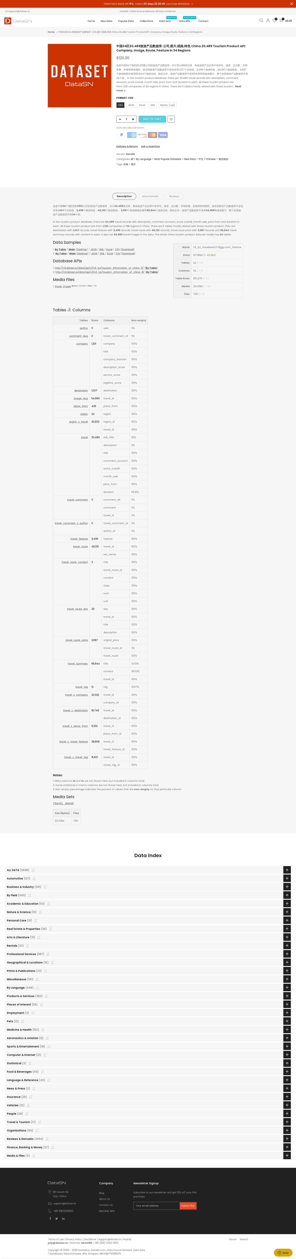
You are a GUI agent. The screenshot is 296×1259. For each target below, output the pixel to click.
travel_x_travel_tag (76, 757)
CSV (117, 249)
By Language (143, 159)
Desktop (82, 249)
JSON (93, 249)
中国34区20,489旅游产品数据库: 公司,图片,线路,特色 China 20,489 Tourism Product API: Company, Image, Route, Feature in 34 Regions (181, 48)
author (84, 328)
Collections (146, 21)
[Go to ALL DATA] (33, 870)
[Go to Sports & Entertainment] (49, 1046)
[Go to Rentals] (27, 945)
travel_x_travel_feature (73, 741)
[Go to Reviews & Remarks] (47, 1139)
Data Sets (167, 19)
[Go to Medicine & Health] (43, 1029)
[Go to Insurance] (31, 1097)
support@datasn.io (19, 11)
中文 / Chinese (207, 159)
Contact (203, 21)
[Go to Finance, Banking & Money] (53, 1147)
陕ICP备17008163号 (110, 1253)
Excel (109, 249)
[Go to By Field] (30, 895)
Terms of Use (56, 1239)
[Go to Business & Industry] (45, 887)
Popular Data (126, 21)
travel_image (63, 286)
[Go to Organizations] (37, 1130)
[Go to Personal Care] (36, 920)
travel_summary (78, 663)
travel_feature (79, 539)
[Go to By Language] (37, 987)
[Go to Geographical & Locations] (52, 962)
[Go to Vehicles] (28, 1105)
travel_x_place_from (75, 726)
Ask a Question (150, 146)
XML (101, 249)
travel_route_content (75, 562)
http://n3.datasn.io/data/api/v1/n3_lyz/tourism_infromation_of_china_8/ (100, 272)
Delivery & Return (127, 146)
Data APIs (187, 19)
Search (244, 1239)
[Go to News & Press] (34, 1088)
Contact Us (106, 1205)
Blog (101, 1193)
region (84, 414)
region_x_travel (78, 421)
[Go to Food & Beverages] (42, 1071)
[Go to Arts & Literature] (39, 937)
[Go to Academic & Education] (49, 903)
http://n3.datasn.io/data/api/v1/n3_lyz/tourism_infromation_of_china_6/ (99, 268)
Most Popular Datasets (167, 159)
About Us (104, 1199)
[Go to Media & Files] (34, 1155)
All (132, 159)
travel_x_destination (75, 710)
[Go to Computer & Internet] (45, 1055)
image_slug (81, 398)
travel (84, 437)
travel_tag (81, 687)
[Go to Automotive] (34, 878)
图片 (133, 164)
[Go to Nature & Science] (40, 912)
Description (124, 196)
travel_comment (77, 499)
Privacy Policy (74, 1239)
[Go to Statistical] (30, 1063)
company (82, 343)
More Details (150, 196)
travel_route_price (76, 640)
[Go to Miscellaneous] (37, 979)
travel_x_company (76, 695)
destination (81, 390)
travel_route (80, 546)
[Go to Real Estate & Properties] (50, 929)
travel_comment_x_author (71, 523)
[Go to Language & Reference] (49, 1080)
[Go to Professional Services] (48, 954)
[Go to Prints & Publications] (45, 971)
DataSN (130, 154)
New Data (106, 21)
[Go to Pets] (23, 1021)
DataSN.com (98, 1250)
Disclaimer (90, 1239)
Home (91, 21)
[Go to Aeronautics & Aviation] (47, 1038)
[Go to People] (27, 1113)
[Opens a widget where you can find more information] (283, 1253)
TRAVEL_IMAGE (63, 803)
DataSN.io (84, 1250)
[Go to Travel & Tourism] (39, 1122)
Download (127, 249)
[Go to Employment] (33, 1013)
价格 (125, 164)
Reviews (174, 196)
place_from (81, 406)
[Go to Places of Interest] (41, 1004)
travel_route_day (77, 609)
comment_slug (78, 336)
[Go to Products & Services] (46, 996)
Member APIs (107, 1211)
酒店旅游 (223, 159)
